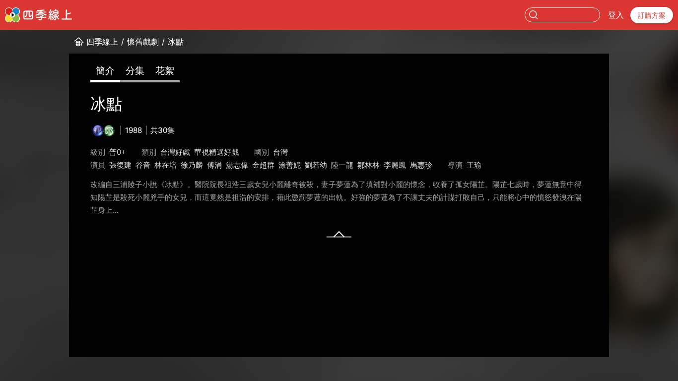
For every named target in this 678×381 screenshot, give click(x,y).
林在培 (165, 165)
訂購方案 (652, 15)
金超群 (263, 165)
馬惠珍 (421, 165)
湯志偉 (237, 165)
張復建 (120, 165)
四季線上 (102, 42)
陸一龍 (342, 165)
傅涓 (214, 165)
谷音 (143, 165)
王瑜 (474, 165)
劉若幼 (316, 165)
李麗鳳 (395, 165)
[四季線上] (38, 14)
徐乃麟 (192, 165)
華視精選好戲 (216, 152)
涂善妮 (289, 165)
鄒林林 (368, 165)
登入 (616, 15)
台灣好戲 (175, 152)
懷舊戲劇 (143, 42)
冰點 (176, 42)
